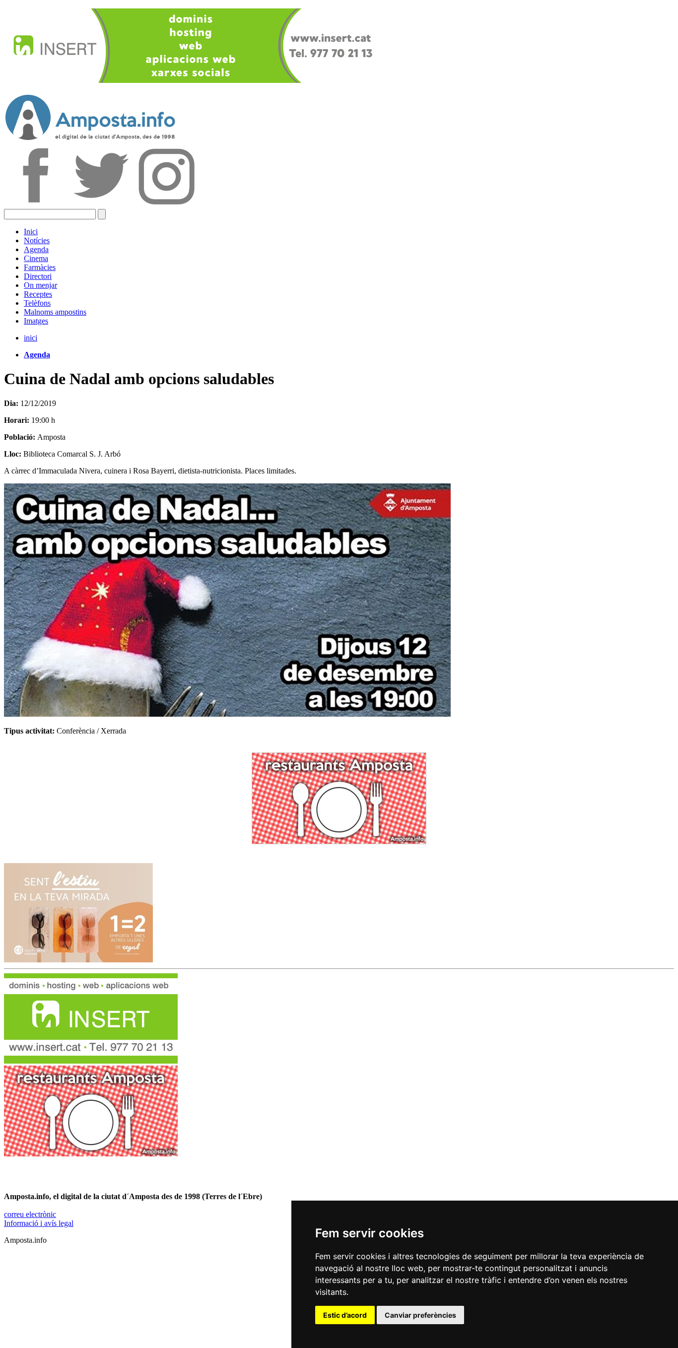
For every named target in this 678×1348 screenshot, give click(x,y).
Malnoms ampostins (55, 312)
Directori (38, 276)
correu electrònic (30, 1214)
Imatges (36, 321)
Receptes (38, 294)
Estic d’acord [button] (345, 1315)
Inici (31, 231)
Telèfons (37, 303)
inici (30, 338)
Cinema (36, 258)
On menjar (40, 285)
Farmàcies (40, 267)
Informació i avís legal (38, 1223)
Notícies (37, 240)
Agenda (36, 249)
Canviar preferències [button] (420, 1315)
